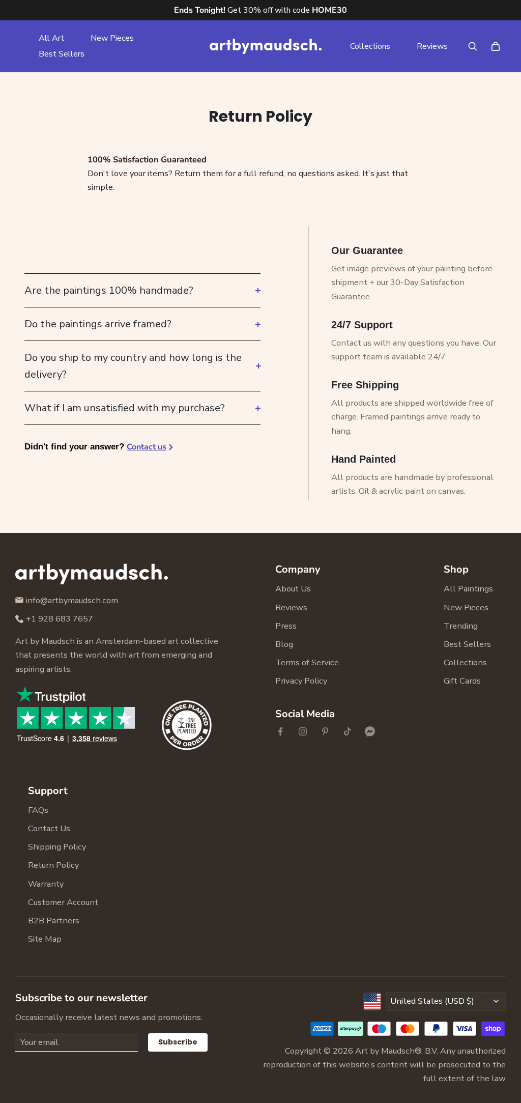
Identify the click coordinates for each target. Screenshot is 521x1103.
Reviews (432, 46)
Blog (284, 644)
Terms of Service (307, 662)
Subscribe (177, 1042)
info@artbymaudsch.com (72, 600)
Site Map (45, 939)
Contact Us (49, 828)
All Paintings (468, 589)
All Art (51, 38)
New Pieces (112, 38)
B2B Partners (53, 920)
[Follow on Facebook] (280, 731)
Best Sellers (61, 54)
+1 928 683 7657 (59, 619)
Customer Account (63, 902)
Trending (461, 626)
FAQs (38, 810)
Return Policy (53, 865)
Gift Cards (462, 681)
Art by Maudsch (385, 1051)
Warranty (46, 884)
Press (286, 626)
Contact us (146, 446)
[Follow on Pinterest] (325, 731)
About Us (293, 589)
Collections (370, 46)
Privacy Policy (301, 681)
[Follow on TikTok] (347, 731)
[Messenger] (370, 731)
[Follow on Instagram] (303, 731)
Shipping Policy (57, 847)
